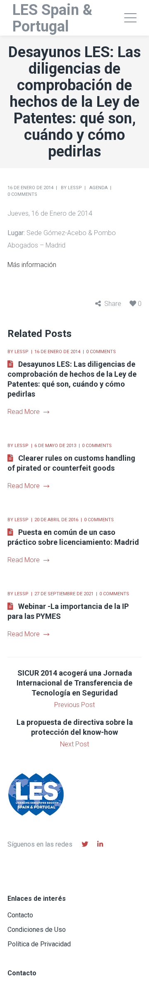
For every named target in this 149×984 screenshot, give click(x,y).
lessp (75, 187)
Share (112, 304)
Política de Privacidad (39, 944)
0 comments (22, 194)
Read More (23, 412)
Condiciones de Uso (36, 929)
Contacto (20, 915)
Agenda (98, 187)
